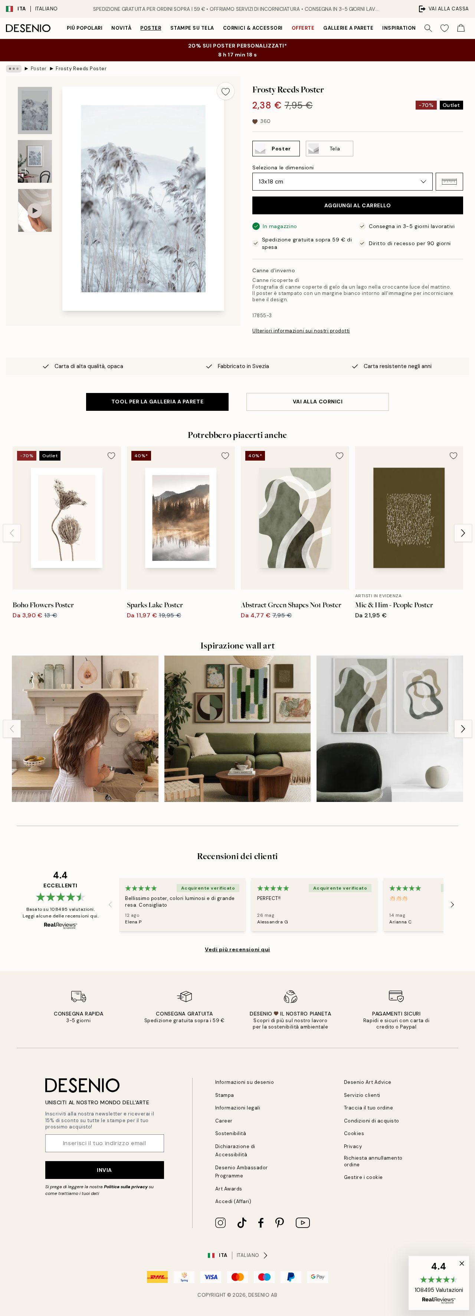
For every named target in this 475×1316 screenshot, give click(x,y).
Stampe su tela (192, 28)
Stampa (224, 1095)
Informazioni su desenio (244, 1082)
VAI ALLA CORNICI (318, 401)
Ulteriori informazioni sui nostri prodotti (301, 331)
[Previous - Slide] (12, 533)
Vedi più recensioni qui (237, 949)
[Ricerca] (428, 28)
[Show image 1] (35, 110)
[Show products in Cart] (461, 28)
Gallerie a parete (348, 28)
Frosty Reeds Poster (81, 68)
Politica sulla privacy (126, 1187)
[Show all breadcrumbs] (14, 68)
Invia (104, 1170)
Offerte (303, 28)
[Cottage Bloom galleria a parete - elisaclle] (85, 729)
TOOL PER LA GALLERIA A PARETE (157, 401)
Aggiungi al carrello (357, 205)
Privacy (353, 1146)
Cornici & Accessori (253, 28)
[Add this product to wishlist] (226, 91)
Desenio (259, 1295)
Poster (150, 28)
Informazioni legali (238, 1108)
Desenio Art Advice (368, 1082)
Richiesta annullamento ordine (373, 1161)
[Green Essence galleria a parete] (237, 729)
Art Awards (228, 1189)
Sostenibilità (230, 1133)
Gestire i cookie (363, 1177)
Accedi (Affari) (233, 1201)
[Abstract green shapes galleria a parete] (390, 729)
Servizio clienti (362, 1095)
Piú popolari (84, 28)
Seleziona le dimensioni (283, 167)
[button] (449, 182)
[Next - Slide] (463, 533)
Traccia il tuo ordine (368, 1108)
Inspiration (399, 28)
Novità (121, 28)
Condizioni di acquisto (371, 1121)
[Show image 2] (35, 161)
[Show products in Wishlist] (444, 28)
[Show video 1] (35, 210)
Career (224, 1121)
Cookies (354, 1133)
